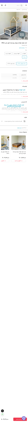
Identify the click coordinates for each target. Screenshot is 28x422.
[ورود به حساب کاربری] (5, 5)
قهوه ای (24, 53)
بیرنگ (24, 57)
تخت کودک (18, 9)
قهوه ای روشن (17, 53)
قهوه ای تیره (8, 53)
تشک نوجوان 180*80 (22, 63)
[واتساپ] (2, 414)
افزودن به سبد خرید (20, 419)
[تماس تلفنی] (2, 410)
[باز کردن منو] (26, 5)
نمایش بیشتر (25, 81)
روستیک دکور (24, 9)
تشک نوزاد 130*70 (11, 63)
